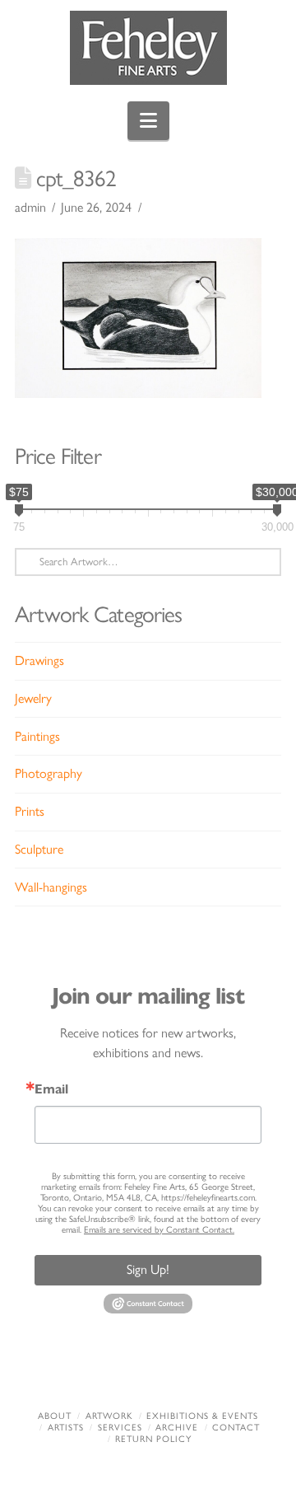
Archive (176, 1427)
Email (51, 1089)
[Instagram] (224, 1372)
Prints (29, 811)
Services (120, 1427)
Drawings (39, 660)
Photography (48, 773)
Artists (66, 1427)
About (55, 1416)
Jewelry (33, 698)
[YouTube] (173, 1372)
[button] (148, 120)
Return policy (153, 1439)
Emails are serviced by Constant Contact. (159, 1229)
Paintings (37, 736)
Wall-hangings (51, 887)
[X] (122, 1372)
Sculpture (39, 849)
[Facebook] (71, 1372)
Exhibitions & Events (202, 1416)
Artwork (109, 1416)
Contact (236, 1427)
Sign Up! (148, 1269)
